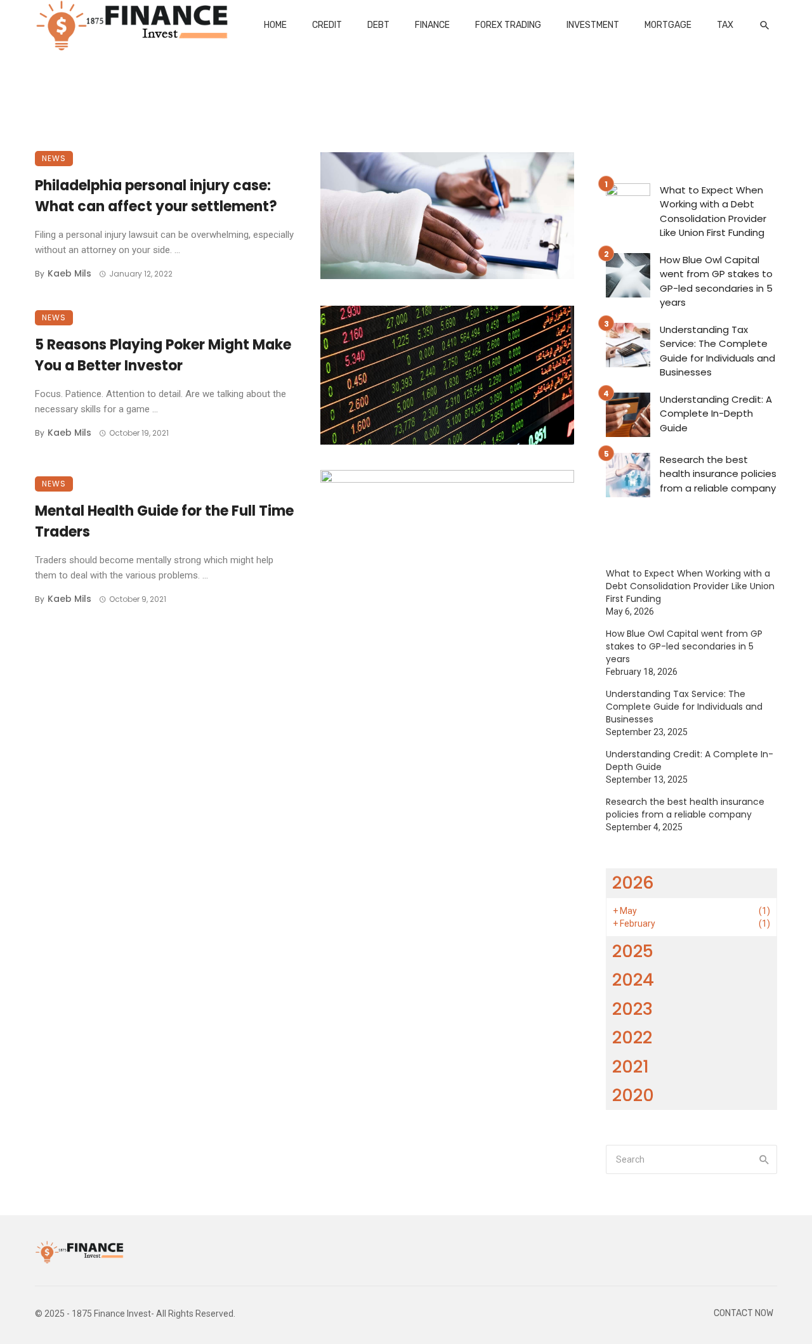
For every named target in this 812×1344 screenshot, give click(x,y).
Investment (592, 25)
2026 (633, 882)
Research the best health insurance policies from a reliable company (718, 474)
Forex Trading (508, 25)
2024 (633, 979)
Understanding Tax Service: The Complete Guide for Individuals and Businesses (717, 351)
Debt (378, 25)
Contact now (743, 1313)
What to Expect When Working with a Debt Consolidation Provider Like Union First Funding (713, 211)
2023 (632, 1008)
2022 (632, 1037)
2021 (630, 1066)
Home (275, 25)
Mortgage (668, 25)
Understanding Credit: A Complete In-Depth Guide (716, 413)
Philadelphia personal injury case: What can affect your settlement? (156, 196)
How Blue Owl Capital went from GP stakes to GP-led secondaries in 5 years (716, 281)
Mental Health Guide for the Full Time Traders (164, 521)
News (54, 158)
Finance (432, 25)
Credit (327, 25)
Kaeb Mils (69, 273)
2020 (633, 1095)
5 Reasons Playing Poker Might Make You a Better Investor (163, 355)
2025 (632, 951)
